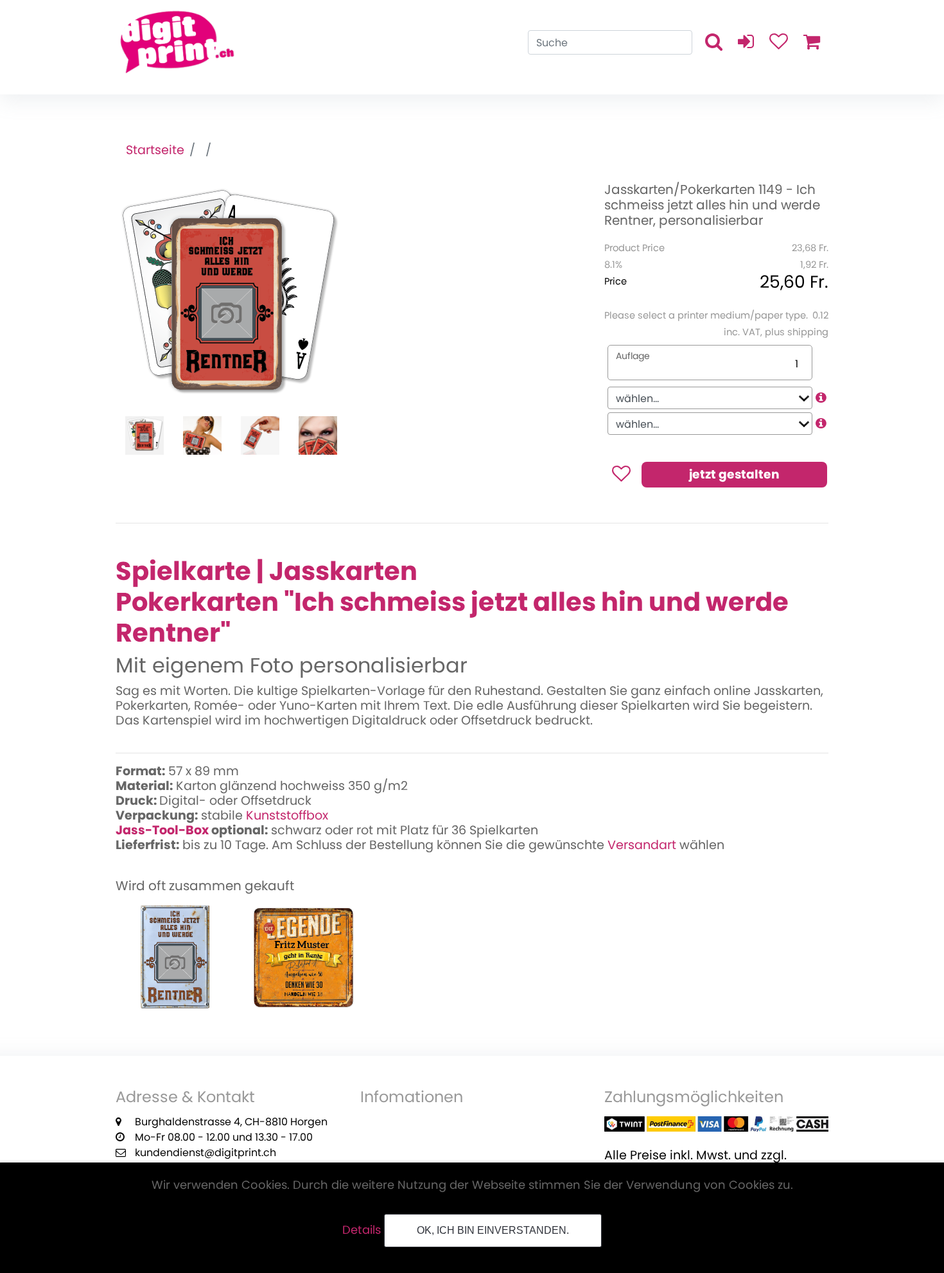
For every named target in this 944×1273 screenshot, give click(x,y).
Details (361, 1230)
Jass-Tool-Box (162, 830)
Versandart (641, 845)
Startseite (155, 150)
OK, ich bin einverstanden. (493, 1230)
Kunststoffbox (287, 815)
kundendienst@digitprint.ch (205, 1152)
